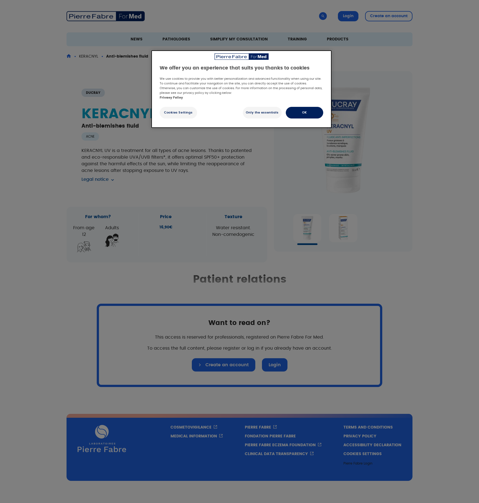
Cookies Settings (178, 112)
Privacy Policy (171, 97)
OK (304, 112)
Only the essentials (262, 112)
